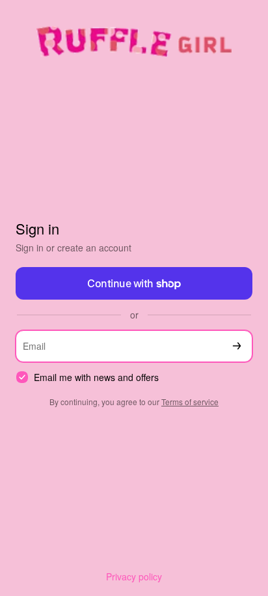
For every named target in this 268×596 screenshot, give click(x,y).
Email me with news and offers (96, 377)
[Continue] (237, 346)
